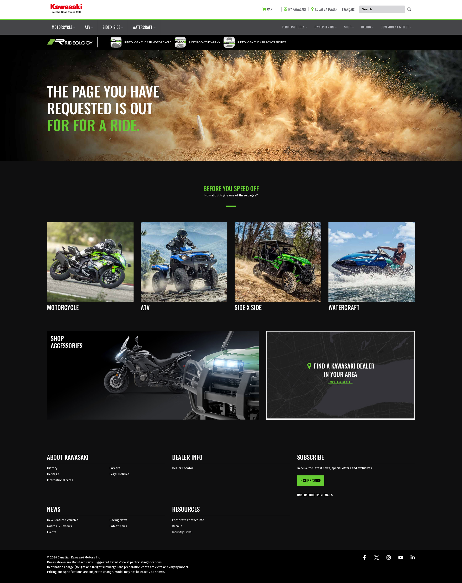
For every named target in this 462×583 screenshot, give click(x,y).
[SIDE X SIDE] (278, 262)
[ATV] (184, 262)
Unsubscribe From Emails (315, 495)
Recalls (177, 526)
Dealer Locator (182, 468)
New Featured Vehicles (62, 520)
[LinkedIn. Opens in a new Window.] (412, 557)
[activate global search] (409, 9)
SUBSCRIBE (312, 481)
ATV (88, 27)
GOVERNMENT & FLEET (395, 27)
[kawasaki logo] (66, 9)
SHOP (348, 27)
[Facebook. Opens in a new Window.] (364, 557)
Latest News (118, 526)
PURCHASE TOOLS (293, 27)
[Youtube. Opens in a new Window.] (400, 557)
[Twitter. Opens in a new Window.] (376, 557)
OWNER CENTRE (324, 27)
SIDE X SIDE (112, 27)
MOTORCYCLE (62, 27)
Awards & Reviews (59, 526)
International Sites (60, 480)
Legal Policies (119, 474)
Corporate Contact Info (188, 520)
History (52, 468)
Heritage (53, 474)
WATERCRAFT (143, 27)
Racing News (118, 520)
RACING (366, 27)
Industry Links (182, 532)
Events (51, 532)
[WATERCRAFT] (371, 262)
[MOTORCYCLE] (90, 262)
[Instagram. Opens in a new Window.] (388, 557)
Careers (114, 468)
